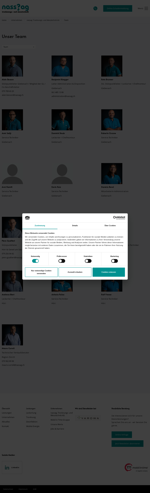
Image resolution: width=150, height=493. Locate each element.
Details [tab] (75, 226)
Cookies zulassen (108, 272)
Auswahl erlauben (75, 272)
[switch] (61, 261)
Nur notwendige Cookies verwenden (41, 272)
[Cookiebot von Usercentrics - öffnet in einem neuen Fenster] (115, 218)
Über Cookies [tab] (110, 226)
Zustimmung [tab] (40, 226)
